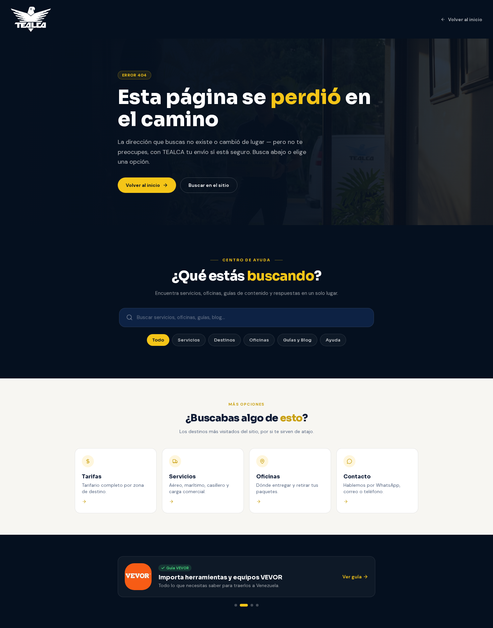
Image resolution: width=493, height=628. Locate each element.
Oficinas (259, 340)
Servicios (189, 340)
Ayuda (333, 340)
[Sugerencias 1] (235, 605)
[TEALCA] (31, 19)
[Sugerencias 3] (252, 605)
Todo (158, 340)
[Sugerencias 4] (257, 605)
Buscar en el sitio (208, 185)
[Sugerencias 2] (244, 605)
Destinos (224, 340)
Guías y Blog (297, 340)
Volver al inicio (465, 19)
